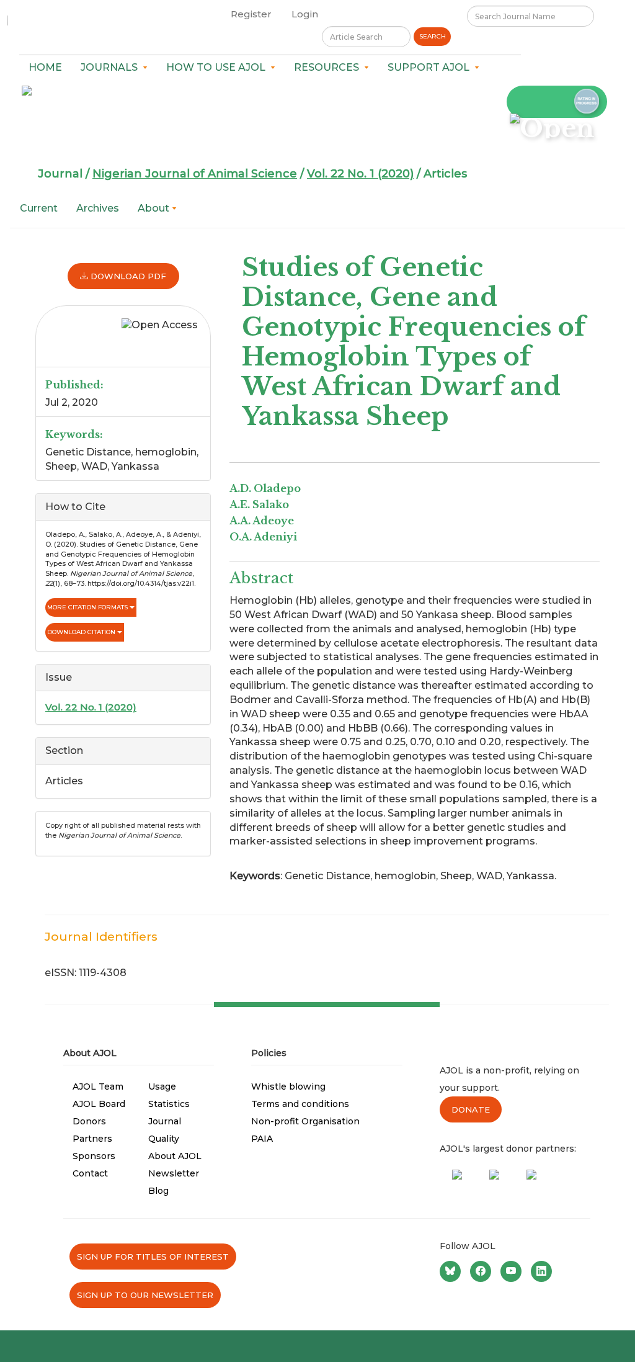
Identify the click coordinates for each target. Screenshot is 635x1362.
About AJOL (175, 1156)
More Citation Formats (88, 607)
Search (432, 36)
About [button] (155, 208)
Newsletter (173, 1173)
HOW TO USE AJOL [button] (218, 67)
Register (251, 14)
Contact (90, 1173)
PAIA (262, 1138)
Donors (89, 1121)
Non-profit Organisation (305, 1121)
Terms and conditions (300, 1103)
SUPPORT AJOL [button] (431, 67)
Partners (92, 1138)
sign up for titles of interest (153, 1256)
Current (39, 208)
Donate (470, 1109)
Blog (158, 1190)
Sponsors (94, 1156)
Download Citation (82, 632)
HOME (45, 67)
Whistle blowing (288, 1086)
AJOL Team (98, 1086)
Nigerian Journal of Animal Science (194, 174)
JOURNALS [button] (112, 67)
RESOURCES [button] (329, 67)
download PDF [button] (127, 276)
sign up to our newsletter (145, 1295)
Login (304, 14)
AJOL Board (99, 1103)
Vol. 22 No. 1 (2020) (360, 174)
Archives (97, 208)
